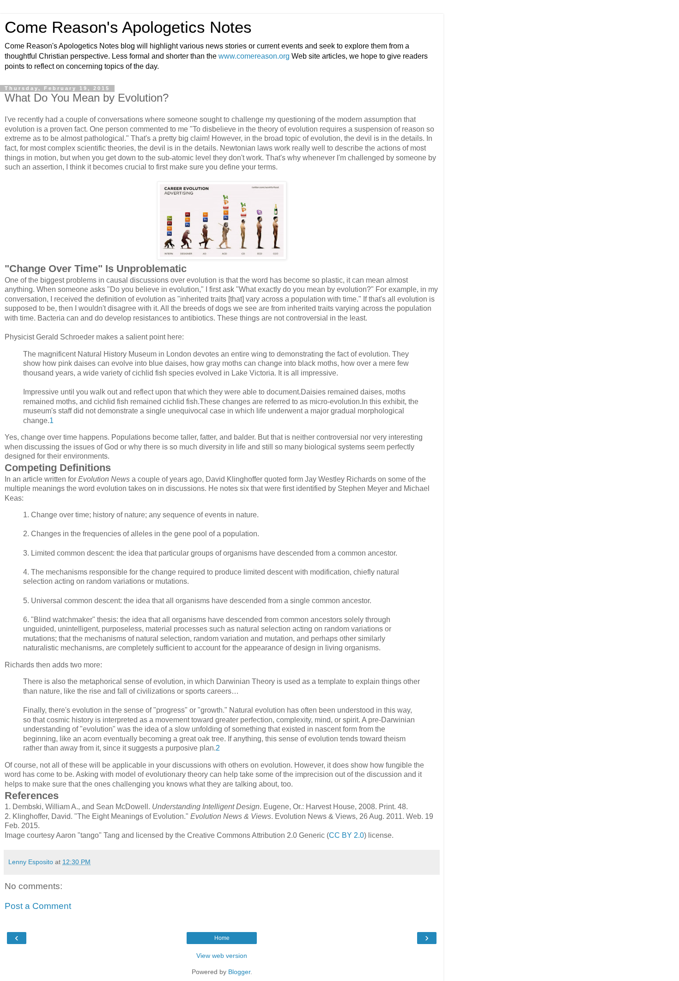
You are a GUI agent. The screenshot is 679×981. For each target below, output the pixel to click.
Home (222, 938)
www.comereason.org (254, 56)
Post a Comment (38, 906)
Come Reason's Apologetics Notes (128, 27)
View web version (221, 955)
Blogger (239, 971)
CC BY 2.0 (346, 835)
